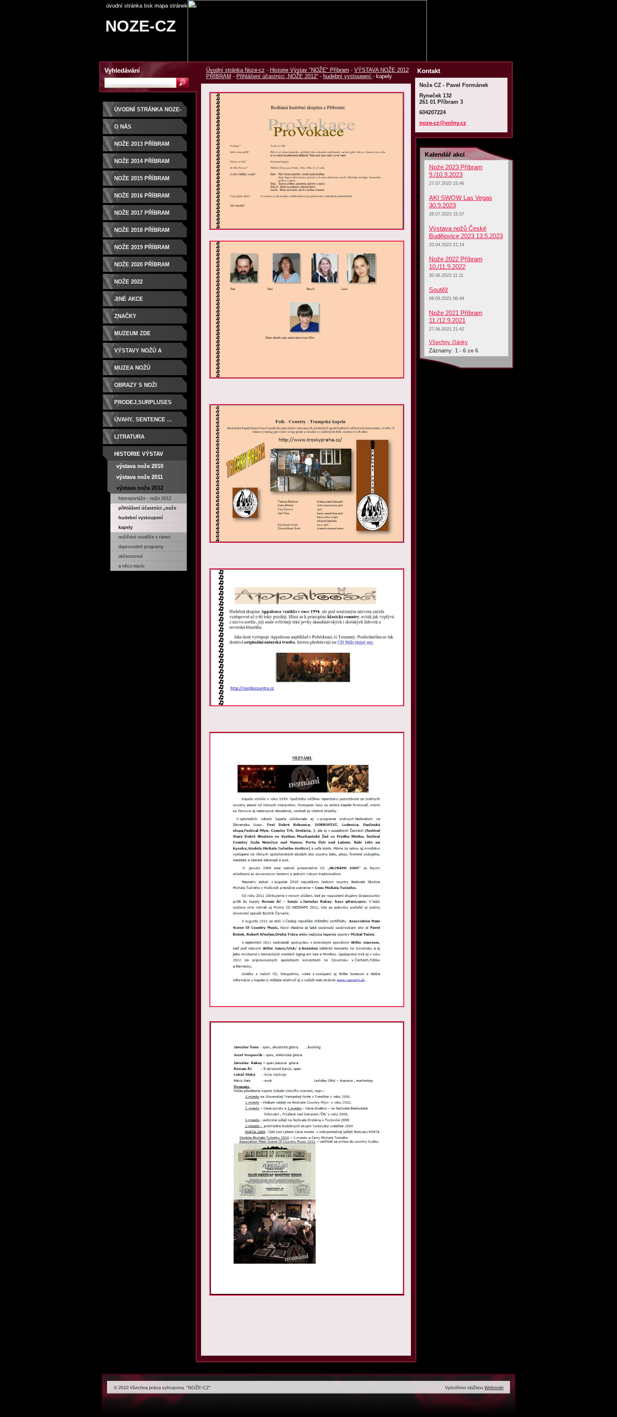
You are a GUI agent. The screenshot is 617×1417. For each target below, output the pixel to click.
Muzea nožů (132, 368)
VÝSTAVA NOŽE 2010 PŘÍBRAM (139, 467)
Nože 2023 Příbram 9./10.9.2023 (456, 170)
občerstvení (130, 556)
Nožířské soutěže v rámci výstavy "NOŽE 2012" (144, 538)
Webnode (494, 1387)
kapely (125, 527)
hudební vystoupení (348, 76)
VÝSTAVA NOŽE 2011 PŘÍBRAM (139, 478)
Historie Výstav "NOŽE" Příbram (309, 70)
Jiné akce (128, 299)
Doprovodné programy (141, 546)
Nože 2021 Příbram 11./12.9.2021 (456, 316)
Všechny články (448, 342)
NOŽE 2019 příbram (142, 247)
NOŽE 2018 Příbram (142, 230)
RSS (193, 6)
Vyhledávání (122, 70)
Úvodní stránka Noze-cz (235, 70)
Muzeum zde (132, 333)
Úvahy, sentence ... (143, 419)
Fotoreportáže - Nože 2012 (144, 498)
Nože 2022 (128, 282)
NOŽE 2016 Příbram (142, 195)
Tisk (148, 6)
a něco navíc (131, 565)
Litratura (129, 437)
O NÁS (122, 127)
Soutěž (438, 289)
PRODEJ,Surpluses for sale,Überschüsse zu (147, 405)
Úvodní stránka (124, 6)
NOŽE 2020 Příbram (142, 264)
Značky (125, 316)
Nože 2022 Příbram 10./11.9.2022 (456, 262)
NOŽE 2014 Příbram (142, 161)
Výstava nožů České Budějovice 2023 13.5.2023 (466, 232)
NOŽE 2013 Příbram (142, 144)
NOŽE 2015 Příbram (142, 178)
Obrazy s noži (135, 385)
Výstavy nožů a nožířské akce (138, 353)
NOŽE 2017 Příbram (142, 213)
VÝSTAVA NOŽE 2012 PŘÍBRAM (139, 489)
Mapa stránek (171, 6)
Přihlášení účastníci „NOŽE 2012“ (277, 76)
